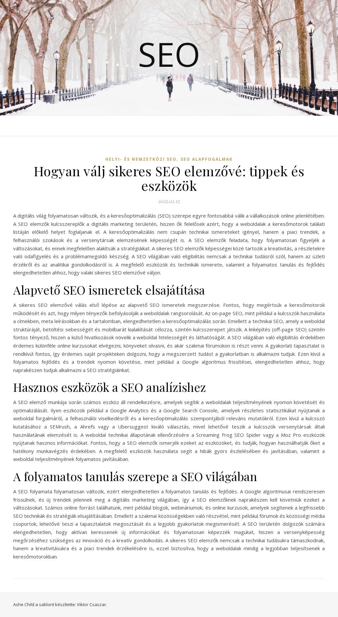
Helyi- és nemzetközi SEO (141, 159)
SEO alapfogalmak (207, 159)
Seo (169, 53)
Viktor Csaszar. (92, 604)
